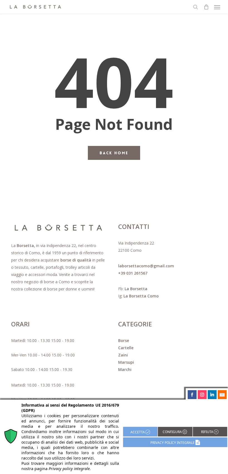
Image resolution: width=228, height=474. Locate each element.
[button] (217, 7)
